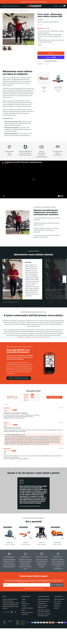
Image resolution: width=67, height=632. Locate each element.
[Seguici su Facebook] (4, 612)
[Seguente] (64, 281)
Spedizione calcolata (48, 21)
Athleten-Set (10, 542)
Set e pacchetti (57, 601)
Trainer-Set (41, 542)
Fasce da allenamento (59, 599)
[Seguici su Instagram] (8, 612)
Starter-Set (25, 542)
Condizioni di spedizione (27, 608)
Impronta (24, 601)
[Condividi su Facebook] (43, 63)
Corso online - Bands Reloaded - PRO (43, 606)
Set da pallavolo (57, 542)
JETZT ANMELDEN (57, 585)
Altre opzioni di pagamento (51, 61)
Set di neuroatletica (58, 87)
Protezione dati (25, 603)
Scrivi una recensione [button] (54, 397)
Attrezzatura (57, 605)
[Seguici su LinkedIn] (15, 612)
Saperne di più (43, 1)
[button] (40, 28)
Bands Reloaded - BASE (43, 599)
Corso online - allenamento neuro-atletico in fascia (44, 614)
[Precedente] (64, 277)
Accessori (56, 608)
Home (4, 10)
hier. (42, 588)
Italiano (56, 6)
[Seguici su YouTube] (11, 612)
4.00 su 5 (16, 396)
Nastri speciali (57, 603)
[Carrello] (63, 6)
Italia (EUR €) (4, 622)
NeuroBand (43, 87)
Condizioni (24, 605)
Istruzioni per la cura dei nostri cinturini (27, 613)
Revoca (23, 610)
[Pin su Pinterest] (45, 63)
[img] (7, 408)
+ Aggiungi (44, 91)
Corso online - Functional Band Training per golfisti (44, 610)
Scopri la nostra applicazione (19, 378)
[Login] (61, 6)
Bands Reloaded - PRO (43, 601)
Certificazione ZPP (42, 603)
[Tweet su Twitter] (47, 63)
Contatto (24, 599)
